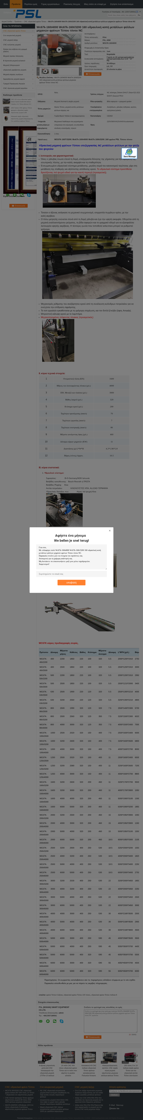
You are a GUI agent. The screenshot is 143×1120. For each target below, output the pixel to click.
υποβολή (71, 582)
